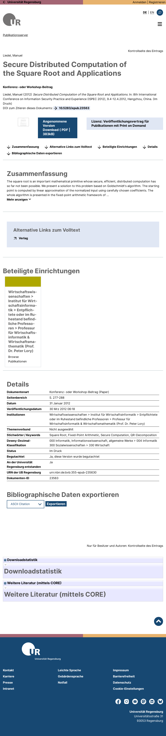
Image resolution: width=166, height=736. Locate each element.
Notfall (62, 682)
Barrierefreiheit (124, 676)
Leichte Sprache (69, 670)
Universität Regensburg (24, 2)
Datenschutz (122, 682)
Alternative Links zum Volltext (71, 146)
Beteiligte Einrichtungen (120, 146)
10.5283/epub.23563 (74, 108)
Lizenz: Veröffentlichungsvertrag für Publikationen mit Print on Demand (120, 123)
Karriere (8, 676)
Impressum (121, 670)
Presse (8, 682)
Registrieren (157, 2)
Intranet (8, 688)
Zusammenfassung (25, 146)
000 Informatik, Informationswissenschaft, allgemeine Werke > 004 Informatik (103, 440)
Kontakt (8, 670)
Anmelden (139, 2)
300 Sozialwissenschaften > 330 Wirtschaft (79, 445)
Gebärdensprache (70, 676)
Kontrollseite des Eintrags (145, 51)
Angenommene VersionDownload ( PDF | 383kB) (56, 127)
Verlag (23, 238)
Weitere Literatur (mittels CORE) (34, 583)
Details (153, 146)
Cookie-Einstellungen (128, 688)
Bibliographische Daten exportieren (37, 153)
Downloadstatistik (21, 560)
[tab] (83, 571)
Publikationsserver (15, 35)
